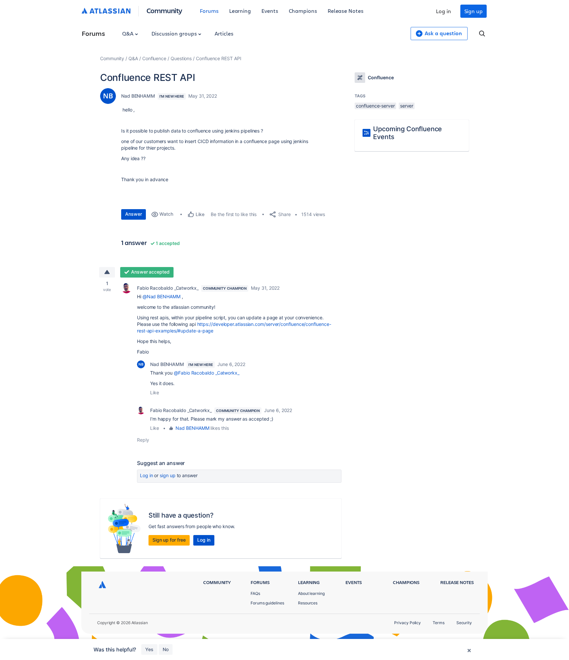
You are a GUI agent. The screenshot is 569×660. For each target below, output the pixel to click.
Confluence (154, 58)
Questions (181, 58)
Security (464, 622)
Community (164, 10)
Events (269, 10)
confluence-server (375, 106)
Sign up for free (169, 540)
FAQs (255, 593)
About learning (311, 593)
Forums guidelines (267, 602)
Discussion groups (174, 33)
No (166, 649)
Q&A (128, 33)
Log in (443, 11)
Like (154, 392)
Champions (303, 10)
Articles (224, 33)
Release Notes (346, 10)
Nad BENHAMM (138, 96)
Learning (240, 10)
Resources (307, 602)
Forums (209, 10)
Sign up (473, 11)
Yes (149, 649)
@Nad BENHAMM (161, 296)
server (407, 106)
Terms (439, 622)
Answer (133, 214)
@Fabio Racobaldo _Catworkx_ (206, 373)
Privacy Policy (407, 622)
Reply (143, 440)
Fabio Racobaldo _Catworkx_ (168, 288)
